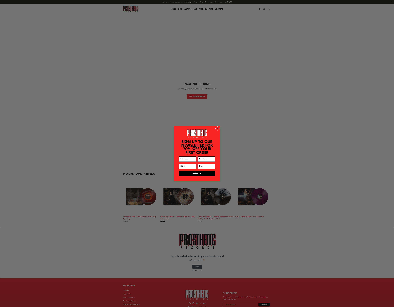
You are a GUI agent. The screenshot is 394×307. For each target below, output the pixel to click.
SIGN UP (197, 174)
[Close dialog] (217, 128)
